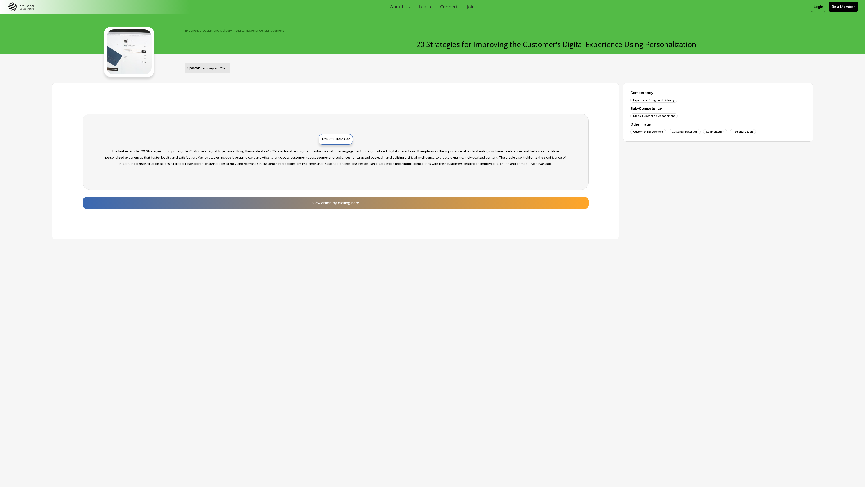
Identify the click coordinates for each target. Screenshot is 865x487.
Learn (425, 7)
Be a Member (843, 7)
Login (818, 7)
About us (400, 7)
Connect (449, 7)
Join (471, 7)
